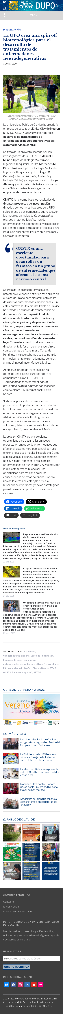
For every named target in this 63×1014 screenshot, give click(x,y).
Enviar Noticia (11, 906)
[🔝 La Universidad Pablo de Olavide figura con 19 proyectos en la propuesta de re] (12, 871)
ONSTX (7, 672)
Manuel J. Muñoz (23, 668)
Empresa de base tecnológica (19, 660)
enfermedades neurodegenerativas (23, 664)
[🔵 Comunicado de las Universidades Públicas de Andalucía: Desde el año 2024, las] (50, 871)
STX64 (37, 672)
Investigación (12, 29)
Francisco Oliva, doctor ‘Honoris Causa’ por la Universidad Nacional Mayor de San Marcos (39, 787)
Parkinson (17, 672)
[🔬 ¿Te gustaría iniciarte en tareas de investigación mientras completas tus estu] (31, 871)
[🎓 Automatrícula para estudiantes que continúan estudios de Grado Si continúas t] (31, 852)
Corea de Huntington (41, 655)
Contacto (8, 901)
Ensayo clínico (51, 664)
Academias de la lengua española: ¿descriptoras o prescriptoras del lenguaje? (38, 802)
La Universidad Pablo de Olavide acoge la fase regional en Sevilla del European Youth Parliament (40, 742)
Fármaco (8, 668)
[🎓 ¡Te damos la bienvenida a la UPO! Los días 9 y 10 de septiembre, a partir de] (12, 852)
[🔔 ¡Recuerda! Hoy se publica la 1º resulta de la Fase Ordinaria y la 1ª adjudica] (50, 852)
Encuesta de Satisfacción (17, 911)
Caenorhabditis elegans (16, 655)
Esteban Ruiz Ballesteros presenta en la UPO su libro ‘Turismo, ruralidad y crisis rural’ (39, 772)
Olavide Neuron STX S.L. (46, 668)
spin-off (28, 672)
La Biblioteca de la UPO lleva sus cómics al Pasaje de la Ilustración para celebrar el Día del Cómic (38, 757)
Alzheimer (29, 651)
